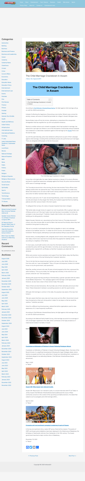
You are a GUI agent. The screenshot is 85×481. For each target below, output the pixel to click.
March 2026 (5, 272)
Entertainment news (50, 5)
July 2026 (4, 261)
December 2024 (6, 315)
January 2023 (6, 379)
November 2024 (6, 317)
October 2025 (6, 286)
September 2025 (7, 289)
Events (4, 93)
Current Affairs (6, 74)
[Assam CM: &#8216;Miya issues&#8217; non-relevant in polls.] (40, 376)
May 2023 (4, 368)
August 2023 (5, 360)
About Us (31, 5)
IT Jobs (4, 138)
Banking (4, 46)
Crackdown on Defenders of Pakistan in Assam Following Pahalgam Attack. (48, 346)
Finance (4, 105)
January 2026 (6, 278)
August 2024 (5, 326)
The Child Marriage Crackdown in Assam (39, 102)
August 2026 (5, 258)
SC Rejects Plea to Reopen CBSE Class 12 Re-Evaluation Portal (8, 224)
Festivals (4, 96)
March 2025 (5, 306)
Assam (70, 130)
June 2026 (5, 264)
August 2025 (5, 292)
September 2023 (7, 357)
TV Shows (5, 201)
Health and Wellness (8, 122)
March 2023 (5, 374)
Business (52, 2)
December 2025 (6, 281)
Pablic (3, 165)
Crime (3, 71)
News (26, 2)
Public (3, 170)
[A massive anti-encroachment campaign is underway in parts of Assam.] (40, 414)
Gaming (4, 113)
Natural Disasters (7, 156)
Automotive (5, 43)
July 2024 (4, 329)
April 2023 (5, 371)
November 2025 (6, 284)
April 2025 (5, 303)
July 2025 (4, 295)
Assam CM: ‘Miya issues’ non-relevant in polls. (39, 387)
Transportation (6, 199)
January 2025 (6, 312)
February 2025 (6, 309)
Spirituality (5, 187)
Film (3, 99)
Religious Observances (8, 179)
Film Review (5, 102)
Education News (6, 82)
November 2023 (6, 351)
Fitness (4, 107)
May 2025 (4, 301)
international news (7, 130)
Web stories (66, 2)
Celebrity (4, 60)
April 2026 (5, 270)
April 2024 (5, 337)
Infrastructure (6, 127)
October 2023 (6, 354)
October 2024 (6, 320)
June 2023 (5, 365)
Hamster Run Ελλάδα (8, 116)
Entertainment (34, 2)
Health (59, 2)
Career (4, 57)
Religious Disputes (7, 176)
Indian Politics (6, 124)
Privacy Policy (23, 5)
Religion (4, 173)
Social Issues (5, 184)
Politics (4, 168)
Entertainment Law (7, 91)
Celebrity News (6, 62)
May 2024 (4, 334)
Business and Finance (8, 51)
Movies (4, 151)
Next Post (72, 455)
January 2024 (6, 346)
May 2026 (4, 267)
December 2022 (6, 382)
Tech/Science (6, 193)
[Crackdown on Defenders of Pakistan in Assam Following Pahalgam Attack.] (44, 335)
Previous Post (33, 455)
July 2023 (4, 363)
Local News (5, 148)
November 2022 (6, 385)
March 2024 (5, 340)
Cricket (4, 68)
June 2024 (5, 332)
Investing (4, 136)
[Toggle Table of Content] (49, 99)
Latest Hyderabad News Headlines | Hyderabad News (9, 143)
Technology (5, 196)
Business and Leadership (9, 54)
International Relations (8, 133)
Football (4, 110)
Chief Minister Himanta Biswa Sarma (44, 108)
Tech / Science (44, 2)
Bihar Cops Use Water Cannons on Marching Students (8, 237)
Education (4, 79)
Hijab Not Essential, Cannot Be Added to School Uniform (7, 231)
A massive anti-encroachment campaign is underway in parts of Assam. (47, 425)
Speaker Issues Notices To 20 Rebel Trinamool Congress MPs (9, 217)
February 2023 (6, 377)
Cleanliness (5, 65)
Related (30, 104)
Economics (5, 76)
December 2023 (6, 348)
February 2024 (6, 343)
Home (21, 2)
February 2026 (6, 275)
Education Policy (6, 85)
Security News (6, 182)
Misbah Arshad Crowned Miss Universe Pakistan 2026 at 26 (9, 211)
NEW (3, 159)
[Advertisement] (42, 20)
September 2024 (7, 323)
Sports (73, 2)
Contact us (39, 5)
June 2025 (5, 298)
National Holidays (7, 153)
